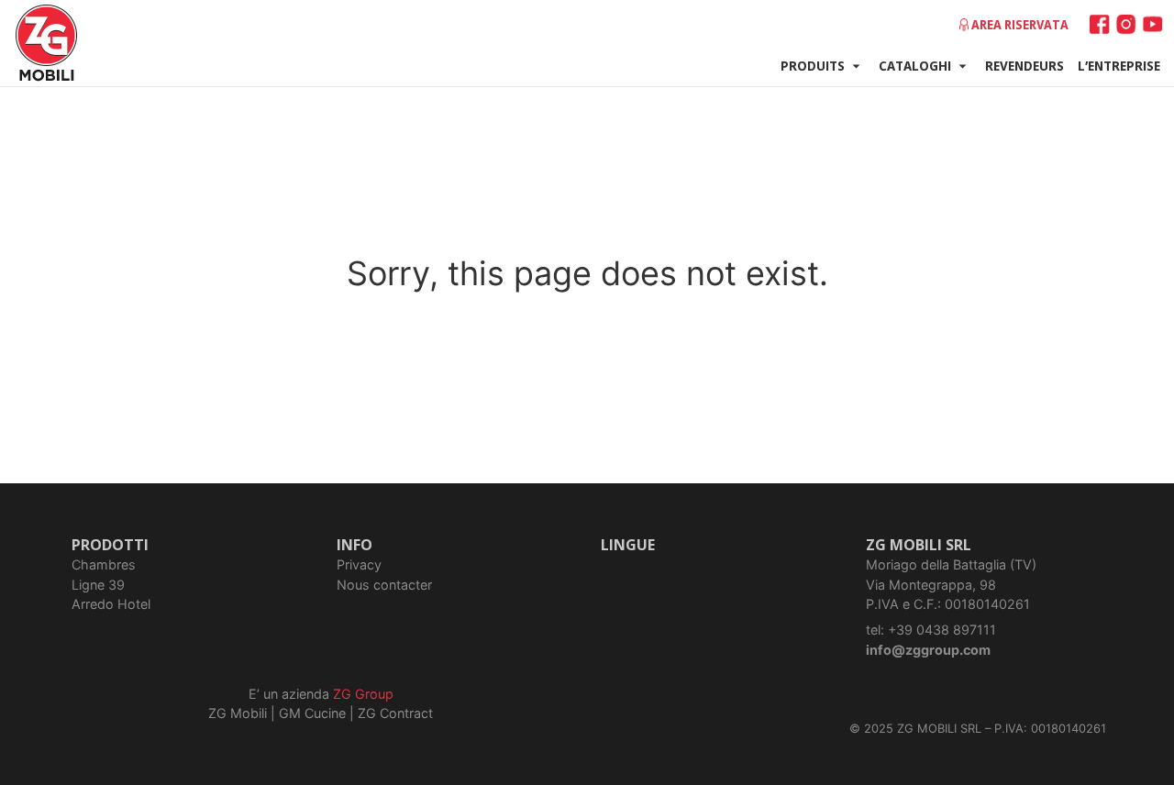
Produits (813, 65)
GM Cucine (312, 713)
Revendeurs (1024, 65)
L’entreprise (1119, 65)
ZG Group (363, 694)
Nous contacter (384, 584)
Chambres (104, 564)
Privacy (359, 564)
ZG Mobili (237, 713)
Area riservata (1020, 24)
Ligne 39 (98, 584)
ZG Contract (395, 713)
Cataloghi (915, 65)
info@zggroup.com (928, 650)
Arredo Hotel (111, 604)
